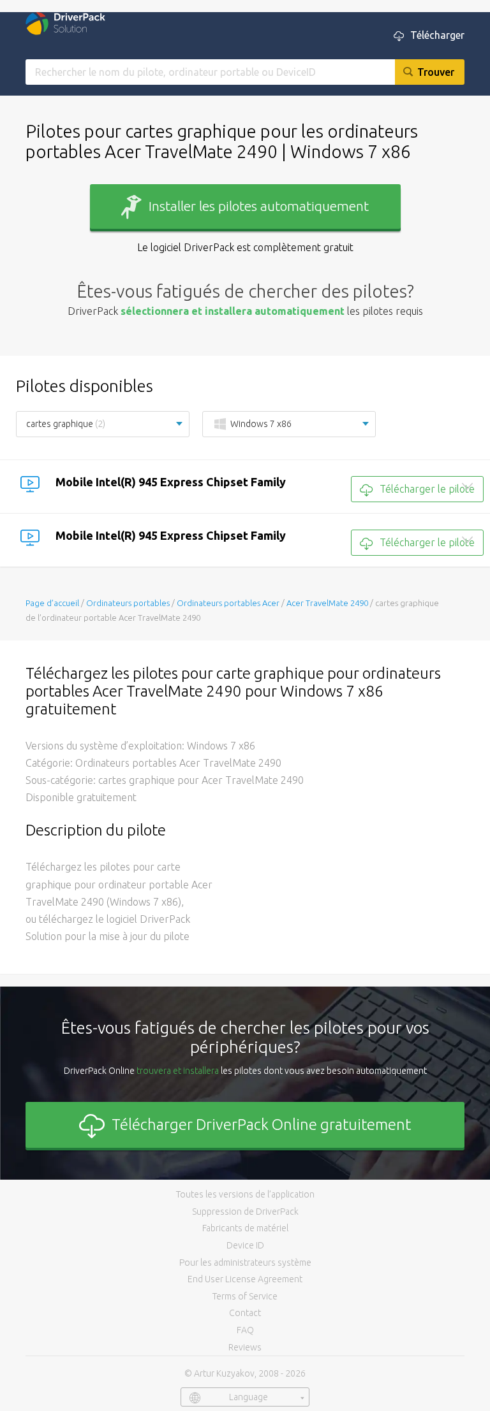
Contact (245, 1313)
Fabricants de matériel (245, 1228)
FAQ (245, 1330)
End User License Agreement (245, 1279)
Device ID (245, 1245)
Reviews (245, 1347)
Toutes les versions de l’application (245, 1194)
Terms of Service (245, 1296)
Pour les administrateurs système (245, 1262)
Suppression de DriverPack (245, 1211)
